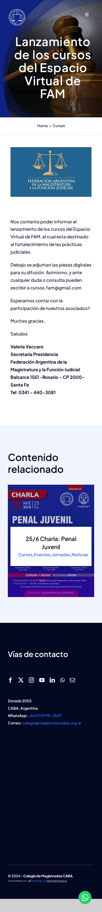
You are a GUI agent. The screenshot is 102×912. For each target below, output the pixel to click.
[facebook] (10, 680)
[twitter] (21, 680)
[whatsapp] (62, 680)
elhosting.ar (38, 880)
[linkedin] (52, 680)
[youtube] (41, 680)
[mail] (72, 680)
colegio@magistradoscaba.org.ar (51, 722)
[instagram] (31, 680)
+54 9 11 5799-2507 (45, 715)
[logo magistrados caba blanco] (17, 10)
